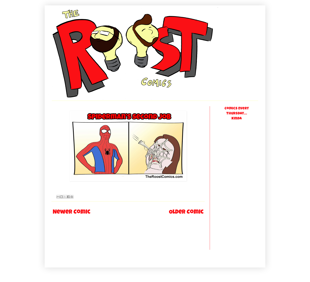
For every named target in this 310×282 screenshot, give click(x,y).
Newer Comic (71, 212)
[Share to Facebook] (68, 197)
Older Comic (186, 212)
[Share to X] (65, 197)
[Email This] (58, 197)
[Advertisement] (229, 189)
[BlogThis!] (61, 197)
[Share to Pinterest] (72, 197)
